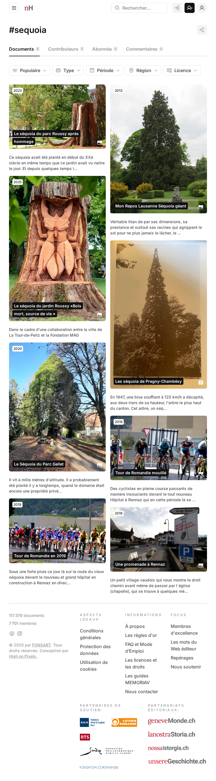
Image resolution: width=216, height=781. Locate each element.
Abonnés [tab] (104, 49)
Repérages (182, 658)
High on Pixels (23, 656)
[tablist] (108, 49)
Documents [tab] (24, 49)
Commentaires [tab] (144, 49)
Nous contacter (141, 691)
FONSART (41, 645)
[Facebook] (12, 633)
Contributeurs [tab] (65, 49)
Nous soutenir (186, 667)
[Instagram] (19, 633)
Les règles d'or (141, 635)
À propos (135, 626)
